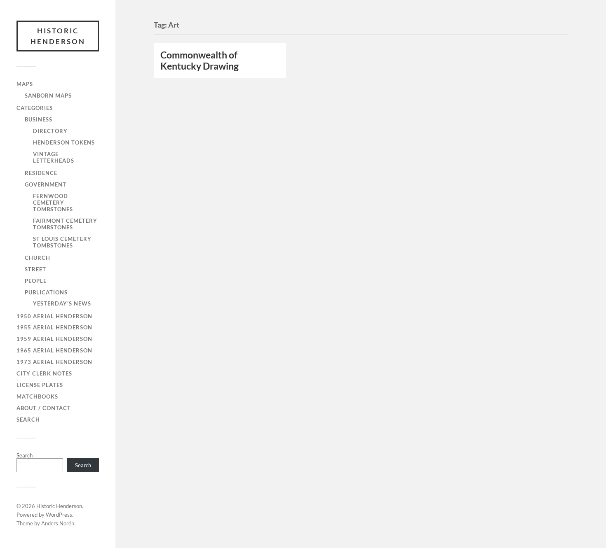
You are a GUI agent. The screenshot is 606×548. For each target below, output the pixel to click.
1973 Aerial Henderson (54, 362)
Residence (41, 173)
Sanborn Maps (48, 95)
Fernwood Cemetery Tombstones (53, 202)
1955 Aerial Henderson (54, 327)
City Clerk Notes (44, 373)
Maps (24, 84)
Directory (50, 131)
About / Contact (43, 408)
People (36, 280)
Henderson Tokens (64, 142)
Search (28, 419)
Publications (46, 292)
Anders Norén (57, 523)
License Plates (39, 385)
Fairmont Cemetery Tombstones (65, 224)
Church (37, 257)
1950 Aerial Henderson (54, 316)
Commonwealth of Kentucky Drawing (199, 60)
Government (45, 184)
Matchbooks (37, 396)
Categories (34, 108)
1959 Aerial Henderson (54, 339)
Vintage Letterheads (53, 157)
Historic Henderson (58, 36)
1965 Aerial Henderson (54, 350)
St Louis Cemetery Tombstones (62, 242)
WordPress (59, 514)
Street (35, 269)
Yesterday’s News (62, 303)
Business (38, 119)
